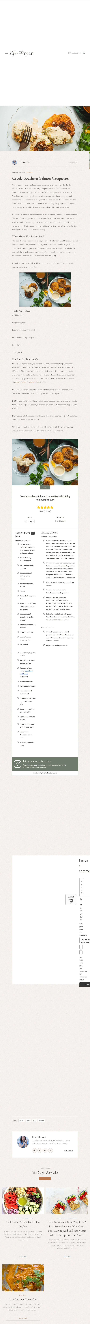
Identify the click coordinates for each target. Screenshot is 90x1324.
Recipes (29, 172)
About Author (73, 162)
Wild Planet (21, 382)
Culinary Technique (23, 1218)
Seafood (41, 1120)
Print (45, 487)
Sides (28, 1120)
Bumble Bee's (33, 382)
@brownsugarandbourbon (35, 765)
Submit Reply (71, 898)
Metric (18, 536)
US (33, 533)
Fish (34, 1120)
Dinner (21, 1120)
